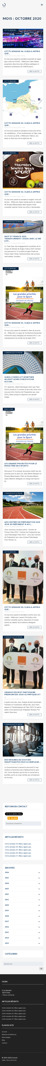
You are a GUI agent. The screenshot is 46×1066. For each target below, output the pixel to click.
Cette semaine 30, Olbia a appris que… (18, 847)
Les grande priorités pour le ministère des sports (20, 464)
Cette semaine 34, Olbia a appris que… (18, 844)
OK (41, 969)
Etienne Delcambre (11, 1060)
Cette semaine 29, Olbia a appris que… (18, 850)
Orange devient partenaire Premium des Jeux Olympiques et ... (22, 694)
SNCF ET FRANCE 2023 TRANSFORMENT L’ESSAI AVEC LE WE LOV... (22, 238)
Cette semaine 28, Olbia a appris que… (18, 853)
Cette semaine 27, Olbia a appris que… (18, 856)
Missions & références (9, 1034)
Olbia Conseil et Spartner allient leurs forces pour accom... (19, 379)
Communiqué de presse (13, 222)
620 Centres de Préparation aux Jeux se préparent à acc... (22, 523)
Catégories (11, 954)
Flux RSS (14, 818)
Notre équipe (6, 1037)
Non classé (8, 409)
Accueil (4, 1032)
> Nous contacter (8, 995)
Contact (4, 1043)
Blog (3, 1040)
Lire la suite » (34, 71)
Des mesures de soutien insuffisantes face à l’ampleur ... (22, 761)
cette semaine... (10, 30)
